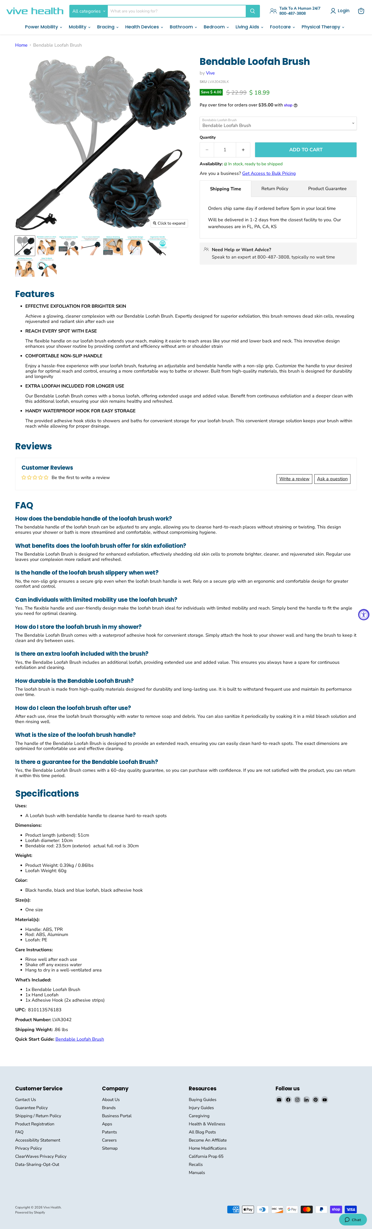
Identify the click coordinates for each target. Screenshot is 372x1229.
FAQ (19, 1132)
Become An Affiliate (208, 1140)
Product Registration (34, 1124)
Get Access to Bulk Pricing (269, 173)
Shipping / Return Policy (38, 1116)
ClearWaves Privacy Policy (41, 1156)
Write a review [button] (294, 479)
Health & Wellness (207, 1124)
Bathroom (182, 27)
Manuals (197, 1173)
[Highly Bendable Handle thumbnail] (68, 246)
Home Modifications (207, 1148)
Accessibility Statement (37, 1140)
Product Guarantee (327, 189)
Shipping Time (225, 189)
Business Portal (117, 1116)
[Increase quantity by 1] (243, 149)
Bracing (106, 27)
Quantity (208, 137)
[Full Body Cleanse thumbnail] (25, 267)
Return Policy (274, 189)
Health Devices (142, 27)
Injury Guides (201, 1108)
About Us (111, 1100)
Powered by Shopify (30, 1212)
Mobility (78, 27)
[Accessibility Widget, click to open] (363, 614)
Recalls (196, 1164)
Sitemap (110, 1148)
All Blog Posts (202, 1132)
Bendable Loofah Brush (79, 1039)
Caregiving (199, 1116)
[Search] (252, 11)
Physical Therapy (321, 27)
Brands (109, 1108)
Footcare (281, 27)
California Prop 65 (206, 1156)
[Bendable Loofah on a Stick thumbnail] (46, 246)
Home (21, 45)
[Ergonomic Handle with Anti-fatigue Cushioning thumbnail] (157, 246)
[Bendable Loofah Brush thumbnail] (25, 246)
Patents (109, 1132)
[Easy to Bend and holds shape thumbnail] (47, 267)
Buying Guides (202, 1100)
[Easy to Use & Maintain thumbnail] (90, 246)
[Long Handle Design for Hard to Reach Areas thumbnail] (135, 246)
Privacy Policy (28, 1148)
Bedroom (215, 27)
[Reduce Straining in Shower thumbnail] (113, 246)
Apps (107, 1124)
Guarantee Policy (31, 1108)
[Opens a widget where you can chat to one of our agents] (353, 1220)
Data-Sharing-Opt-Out (37, 1164)
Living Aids (248, 27)
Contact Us (25, 1100)
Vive (210, 73)
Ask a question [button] (332, 479)
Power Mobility (42, 27)
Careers (109, 1140)
